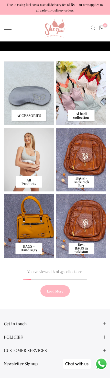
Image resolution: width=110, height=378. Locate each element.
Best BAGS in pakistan (81, 248)
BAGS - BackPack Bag (81, 182)
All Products (28, 182)
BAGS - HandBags (28, 248)
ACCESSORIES (29, 115)
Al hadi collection (81, 115)
